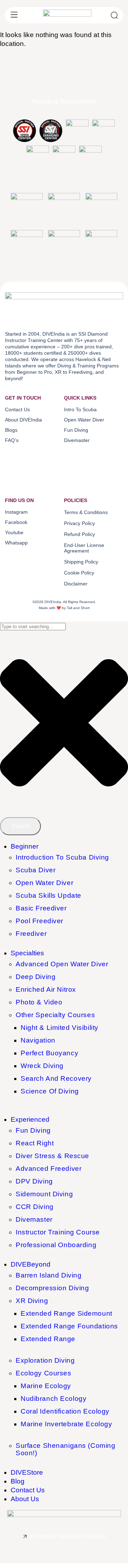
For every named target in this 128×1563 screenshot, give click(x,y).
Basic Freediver (41, 908)
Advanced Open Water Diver (62, 964)
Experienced (30, 1119)
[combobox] (33, 626)
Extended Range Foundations (69, 1326)
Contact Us (28, 1490)
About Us (25, 1499)
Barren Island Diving (48, 1275)
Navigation (38, 1040)
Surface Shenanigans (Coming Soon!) (65, 1449)
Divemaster (34, 1219)
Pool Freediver (39, 921)
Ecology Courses (43, 1373)
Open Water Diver (44, 882)
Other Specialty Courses (55, 1015)
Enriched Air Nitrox (46, 989)
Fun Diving (33, 1130)
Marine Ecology (46, 1386)
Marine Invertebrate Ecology (66, 1424)
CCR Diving (35, 1206)
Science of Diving (50, 1091)
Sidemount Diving (44, 1194)
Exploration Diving (45, 1360)
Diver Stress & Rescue (52, 1156)
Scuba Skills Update (48, 895)
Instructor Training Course (58, 1232)
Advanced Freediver (48, 1168)
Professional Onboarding (56, 1245)
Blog (18, 1481)
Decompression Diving (52, 1288)
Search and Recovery (56, 1078)
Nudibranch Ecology (53, 1398)
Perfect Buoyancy (49, 1053)
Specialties (27, 953)
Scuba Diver (35, 870)
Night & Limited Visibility (59, 1027)
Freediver (31, 933)
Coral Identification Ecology (65, 1411)
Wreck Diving (42, 1065)
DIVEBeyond (30, 1264)
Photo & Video (39, 1002)
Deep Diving (35, 976)
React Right (35, 1143)
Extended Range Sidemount (66, 1313)
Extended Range (48, 1339)
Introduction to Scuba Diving (62, 857)
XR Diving (32, 1300)
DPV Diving (34, 1181)
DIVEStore (27, 1472)
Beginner (24, 846)
